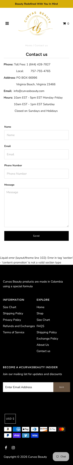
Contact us (43, 351)
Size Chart (9, 307)
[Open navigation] (7, 23)
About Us (43, 345)
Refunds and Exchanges (19, 326)
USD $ (10, 419)
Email (7, 146)
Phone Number (13, 165)
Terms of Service (13, 332)
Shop (40, 313)
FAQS (40, 326)
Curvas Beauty (37, 457)
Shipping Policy (13, 313)
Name (7, 127)
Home (28, 45)
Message (9, 185)
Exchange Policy (47, 339)
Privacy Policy (12, 320)
